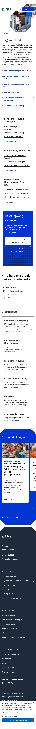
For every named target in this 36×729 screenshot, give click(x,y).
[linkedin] (9, 683)
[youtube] (6, 683)
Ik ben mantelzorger (9, 628)
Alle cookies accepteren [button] (18, 720)
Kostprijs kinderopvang (14, 132)
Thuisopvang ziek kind (13, 136)
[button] (18, 716)
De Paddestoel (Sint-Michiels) (16, 193)
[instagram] (12, 683)
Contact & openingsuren (11, 654)
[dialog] (18, 715)
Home (6, 34)
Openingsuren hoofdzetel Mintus (13, 693)
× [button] (33, 703)
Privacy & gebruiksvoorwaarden (12, 697)
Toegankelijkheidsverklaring (11, 700)
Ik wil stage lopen (8, 624)
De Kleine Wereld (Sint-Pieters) (17, 165)
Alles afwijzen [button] (18, 725)
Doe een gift (6, 659)
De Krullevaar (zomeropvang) (16, 190)
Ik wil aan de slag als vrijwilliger (13, 620)
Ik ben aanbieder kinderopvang (13, 637)
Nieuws (4, 663)
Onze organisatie (8, 667)
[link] (18, 141)
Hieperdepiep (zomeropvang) (16, 197)
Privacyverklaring (7, 714)
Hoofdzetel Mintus (9, 549)
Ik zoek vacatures (8, 615)
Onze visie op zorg (9, 672)
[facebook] (3, 683)
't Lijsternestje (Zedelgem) (15, 161)
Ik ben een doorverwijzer (11, 633)
